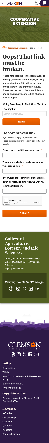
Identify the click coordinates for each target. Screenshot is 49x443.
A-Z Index (7, 413)
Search (21, 121)
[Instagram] (18, 290)
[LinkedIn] (31, 290)
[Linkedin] (30, 355)
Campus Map (9, 417)
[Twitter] (24, 289)
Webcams (7, 429)
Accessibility (8, 367)
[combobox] (24, 109)
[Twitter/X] (24, 355)
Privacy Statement (11, 387)
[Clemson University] (12, 4)
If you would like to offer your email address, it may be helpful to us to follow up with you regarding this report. (23, 181)
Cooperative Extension (17, 47)
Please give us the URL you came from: (21, 150)
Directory (6, 425)
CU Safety (7, 421)
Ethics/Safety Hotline (12, 383)
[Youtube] (36, 355)
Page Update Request (14, 268)
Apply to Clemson (11, 433)
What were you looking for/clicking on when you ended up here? (23, 163)
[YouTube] (38, 290)
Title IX (5, 372)
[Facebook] (11, 290)
